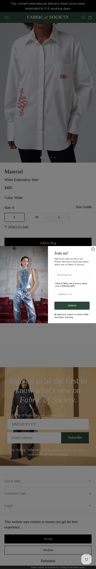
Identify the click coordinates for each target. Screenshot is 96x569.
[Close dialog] (92, 249)
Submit (72, 305)
